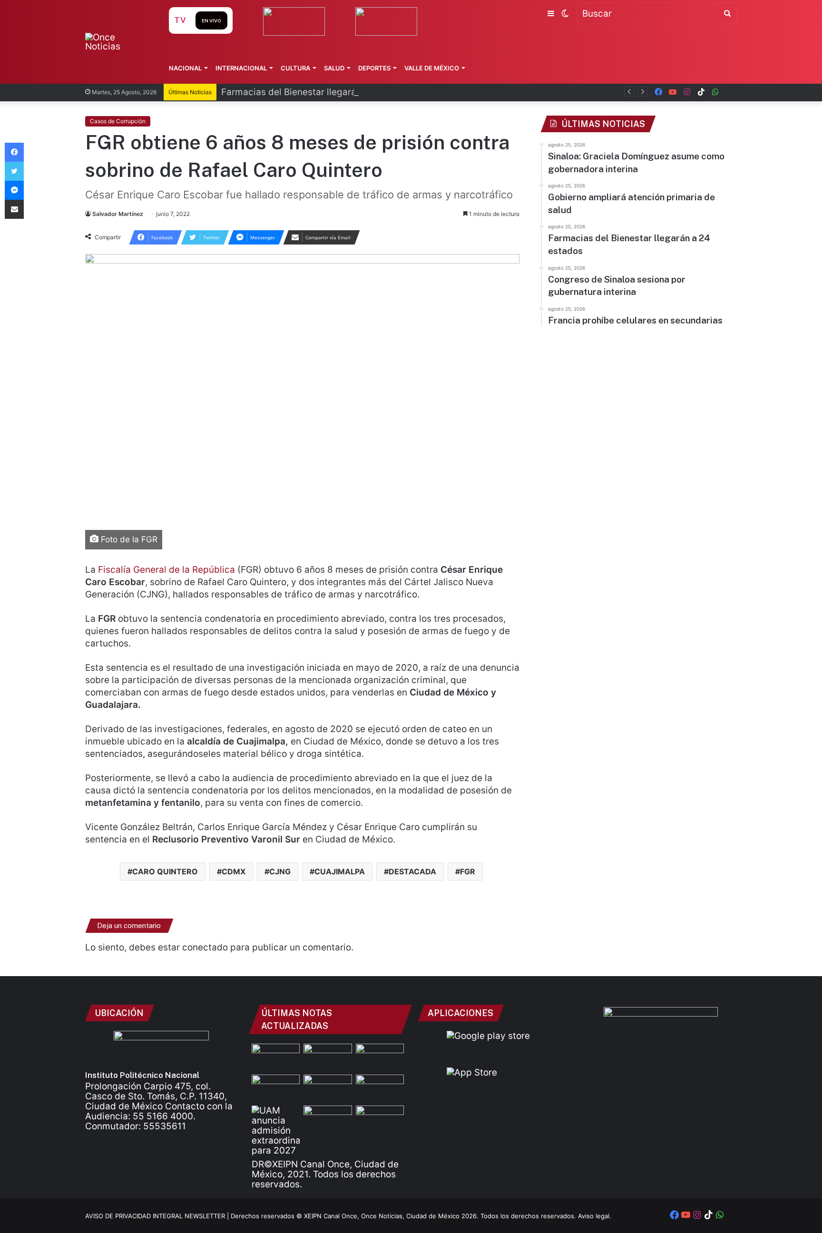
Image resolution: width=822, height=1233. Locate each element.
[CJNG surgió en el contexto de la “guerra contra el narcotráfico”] (380, 1119)
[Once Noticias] (117, 42)
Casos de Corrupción (118, 121)
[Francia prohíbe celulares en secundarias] (380, 1088)
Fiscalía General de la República (166, 569)
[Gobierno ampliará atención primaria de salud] (380, 1057)
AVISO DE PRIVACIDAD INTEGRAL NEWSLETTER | (158, 1216)
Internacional (241, 68)
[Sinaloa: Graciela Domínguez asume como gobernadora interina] (327, 1057)
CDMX (233, 871)
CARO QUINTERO (165, 871)
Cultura (295, 68)
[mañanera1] (276, 1057)
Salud (334, 68)
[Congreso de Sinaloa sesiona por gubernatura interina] (327, 1088)
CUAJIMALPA (339, 871)
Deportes (374, 68)
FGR (467, 871)
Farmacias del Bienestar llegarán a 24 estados (320, 92)
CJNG (280, 871)
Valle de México (431, 68)
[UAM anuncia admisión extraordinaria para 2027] (276, 1130)
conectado (205, 947)
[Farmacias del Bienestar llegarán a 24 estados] (276, 1088)
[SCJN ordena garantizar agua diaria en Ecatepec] (327, 1119)
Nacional (185, 68)
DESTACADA (412, 871)
